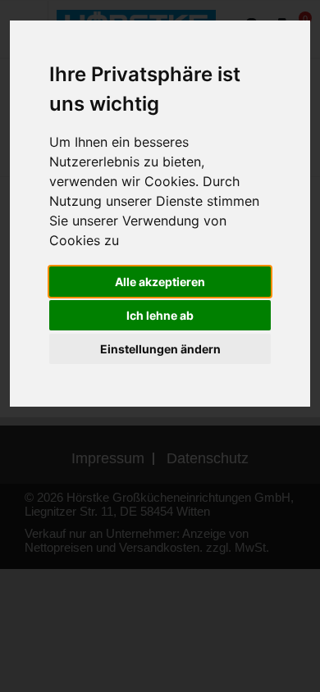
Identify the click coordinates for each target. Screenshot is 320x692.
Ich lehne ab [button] (160, 315)
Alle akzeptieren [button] (160, 282)
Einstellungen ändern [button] (160, 349)
